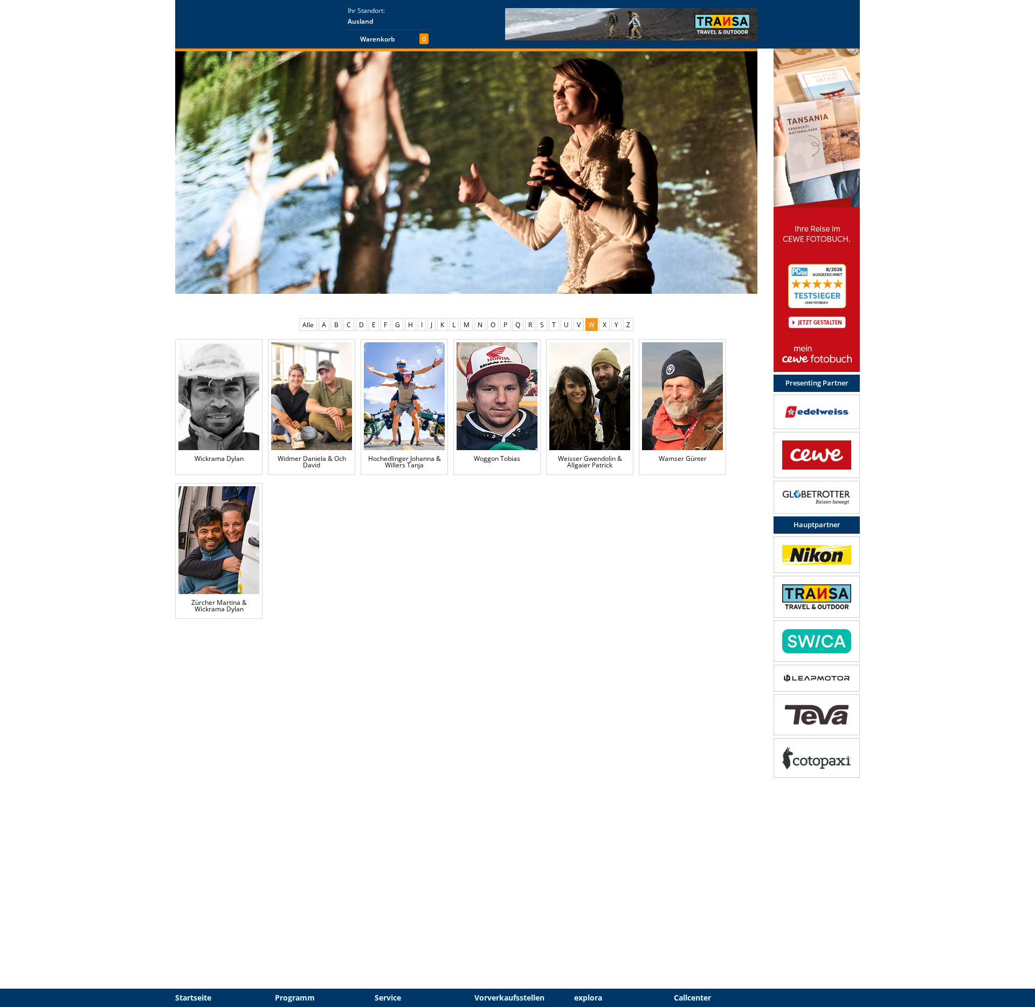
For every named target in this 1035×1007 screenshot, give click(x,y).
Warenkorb (377, 39)
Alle (308, 324)
